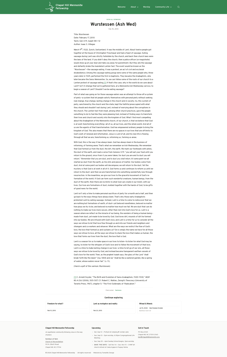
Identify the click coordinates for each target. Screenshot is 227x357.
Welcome (121, 7)
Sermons (118, 290)
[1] (105, 83)
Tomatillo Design (108, 353)
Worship (146, 7)
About (133, 7)
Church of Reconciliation (54, 342)
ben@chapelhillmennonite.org (148, 337)
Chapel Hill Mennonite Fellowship (69, 7)
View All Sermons (113, 20)
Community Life (162, 7)
